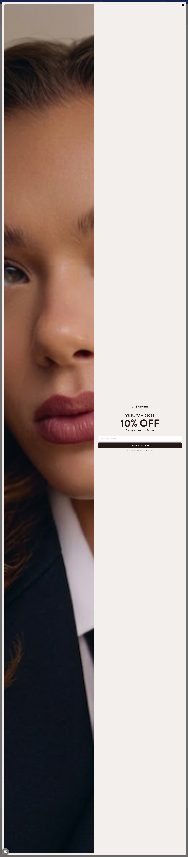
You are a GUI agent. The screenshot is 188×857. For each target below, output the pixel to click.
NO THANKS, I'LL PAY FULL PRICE (140, 450)
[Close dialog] (183, 5)
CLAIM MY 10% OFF (140, 445)
